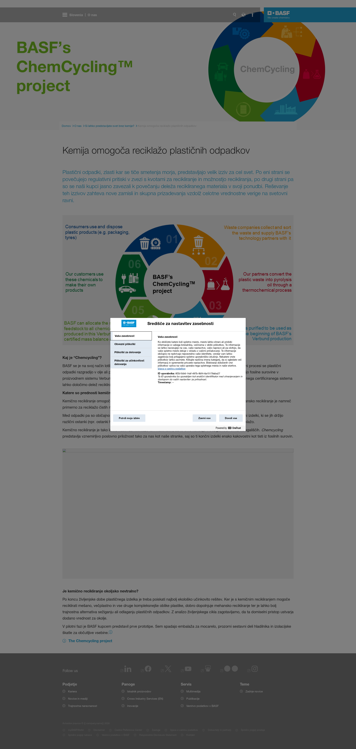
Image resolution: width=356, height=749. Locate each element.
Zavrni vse (204, 418)
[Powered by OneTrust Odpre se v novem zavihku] (230, 428)
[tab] (131, 336)
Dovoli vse (231, 418)
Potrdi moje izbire (129, 418)
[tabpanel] (200, 361)
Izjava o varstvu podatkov (172, 368)
